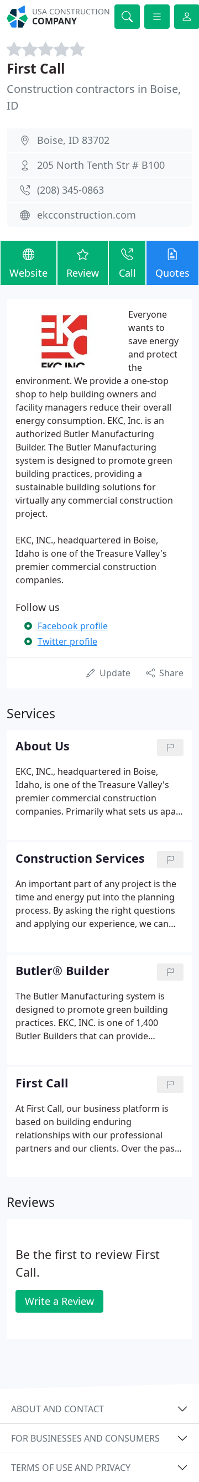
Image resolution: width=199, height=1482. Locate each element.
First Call (36, 68)
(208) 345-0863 (70, 189)
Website (28, 272)
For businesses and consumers (85, 1438)
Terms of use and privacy (70, 1468)
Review (82, 272)
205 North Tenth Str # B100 (101, 165)
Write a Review (59, 1301)
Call (127, 272)
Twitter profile (67, 641)
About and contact (57, 1409)
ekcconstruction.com (86, 214)
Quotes (172, 272)
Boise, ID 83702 (73, 140)
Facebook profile (73, 626)
